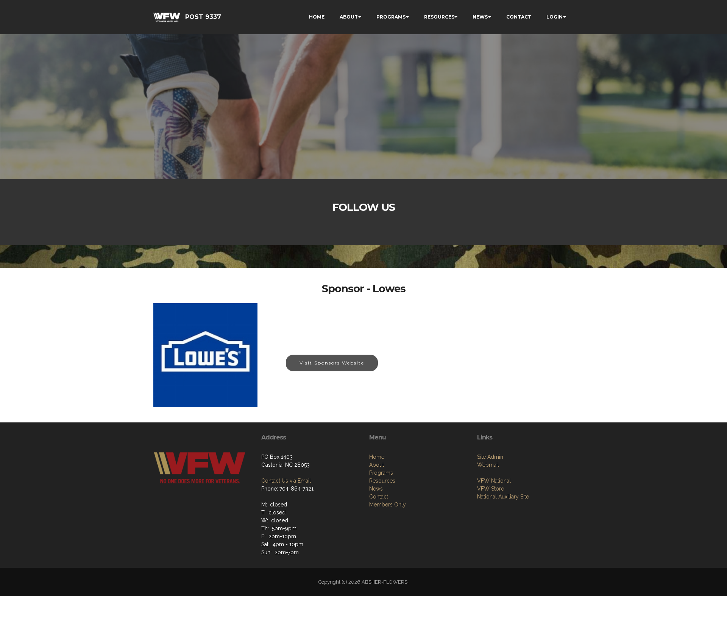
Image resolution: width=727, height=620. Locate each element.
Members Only (387, 505)
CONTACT (518, 17)
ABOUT (349, 17)
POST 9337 (203, 16)
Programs (381, 473)
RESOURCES (439, 17)
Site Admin (490, 457)
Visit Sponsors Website (332, 363)
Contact (378, 497)
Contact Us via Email (286, 481)
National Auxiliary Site (503, 497)
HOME (316, 17)
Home (376, 457)
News (376, 489)
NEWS (480, 17)
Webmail (488, 465)
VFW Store (490, 489)
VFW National (494, 481)
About (376, 465)
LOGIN (554, 17)
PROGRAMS (391, 17)
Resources (382, 481)
